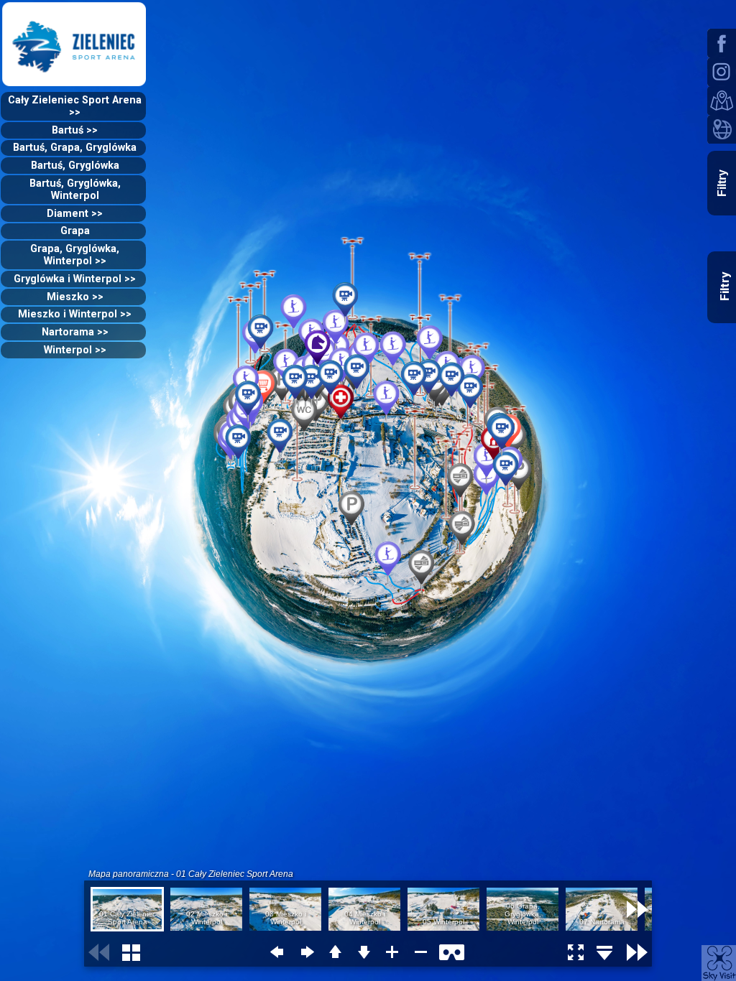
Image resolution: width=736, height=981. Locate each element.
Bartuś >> (75, 130)
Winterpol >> (75, 350)
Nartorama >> (75, 332)
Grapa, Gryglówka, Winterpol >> (74, 255)
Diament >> (75, 214)
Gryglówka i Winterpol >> (75, 279)
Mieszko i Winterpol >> (75, 314)
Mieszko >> (75, 297)
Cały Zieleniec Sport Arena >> (75, 106)
